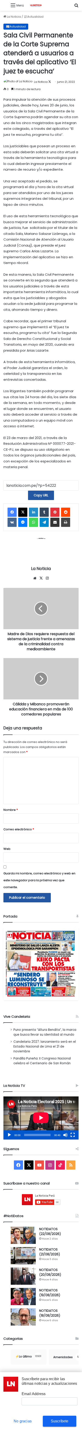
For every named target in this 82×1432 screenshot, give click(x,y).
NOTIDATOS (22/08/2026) (50, 1231)
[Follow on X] (49, 82)
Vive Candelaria (16, 1016)
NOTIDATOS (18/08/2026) (49, 1313)
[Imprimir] (65, 522)
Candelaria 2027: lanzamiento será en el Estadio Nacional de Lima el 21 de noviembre (44, 1047)
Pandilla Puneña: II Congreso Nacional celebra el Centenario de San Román (42, 1060)
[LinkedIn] (33, 512)
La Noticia (13, 16)
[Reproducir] (9, 1135)
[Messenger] (22, 522)
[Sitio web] (35, 578)
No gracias (23, 1421)
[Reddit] (65, 512)
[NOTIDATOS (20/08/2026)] (23, 1276)
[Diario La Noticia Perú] (35, 5)
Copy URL (41, 495)
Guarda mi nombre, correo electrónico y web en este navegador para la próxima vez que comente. (39, 880)
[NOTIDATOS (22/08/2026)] (23, 1235)
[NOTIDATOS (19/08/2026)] (23, 1296)
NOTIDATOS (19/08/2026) (49, 1292)
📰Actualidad (34, 16)
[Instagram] (47, 578)
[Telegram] (44, 522)
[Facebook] (12, 512)
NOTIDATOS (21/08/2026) (49, 1252)
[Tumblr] (44, 512)
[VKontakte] (12, 522)
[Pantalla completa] (72, 1135)
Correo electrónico (18, 829)
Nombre (10, 810)
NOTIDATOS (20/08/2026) (50, 1272)
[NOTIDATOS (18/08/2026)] (23, 1317)
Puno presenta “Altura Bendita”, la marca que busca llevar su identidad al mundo (44, 1032)
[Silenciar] (65, 1135)
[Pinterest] (54, 512)
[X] (22, 512)
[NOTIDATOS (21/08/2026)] (23, 1255)
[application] (41, 1118)
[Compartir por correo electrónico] (54, 522)
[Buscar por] (76, 7)
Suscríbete (60, 1421)
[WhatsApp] (33, 522)
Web (6, 849)
